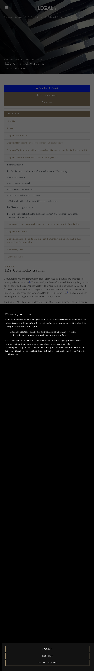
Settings (47, 656)
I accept (47, 649)
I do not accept (47, 663)
